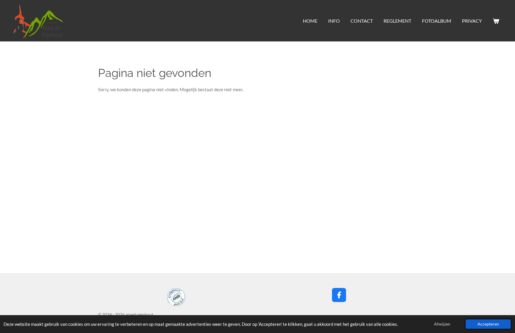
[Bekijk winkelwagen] (496, 21)
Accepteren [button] (488, 324)
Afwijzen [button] (442, 324)
